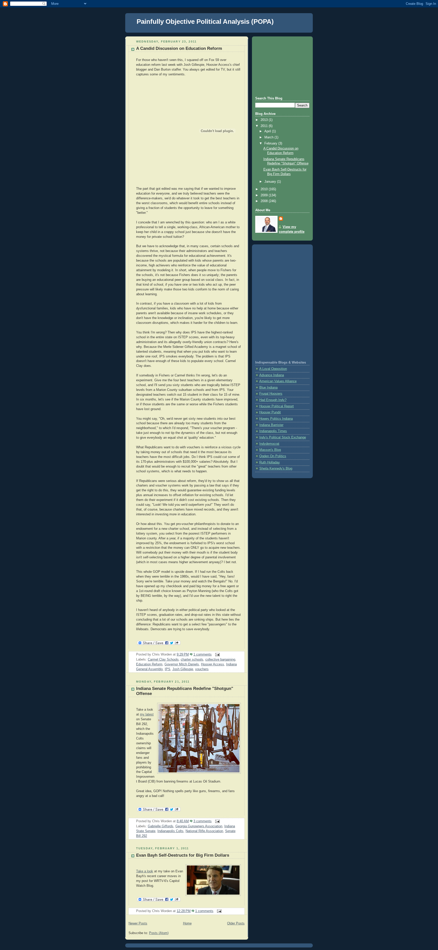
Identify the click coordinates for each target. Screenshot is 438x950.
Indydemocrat (269, 444)
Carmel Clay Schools (163, 659)
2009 (265, 195)
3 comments (202, 821)
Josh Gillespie (182, 669)
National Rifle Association (204, 831)
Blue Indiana (268, 387)
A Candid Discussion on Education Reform (179, 48)
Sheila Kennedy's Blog (275, 468)
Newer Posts (138, 923)
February (271, 143)
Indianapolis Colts (170, 831)
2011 (265, 126)
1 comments (202, 654)
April (268, 131)
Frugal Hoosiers (270, 393)
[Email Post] (217, 654)
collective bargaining (220, 659)
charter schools (192, 659)
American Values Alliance (278, 381)
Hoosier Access (212, 664)
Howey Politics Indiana (276, 418)
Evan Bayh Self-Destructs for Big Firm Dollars (182, 855)
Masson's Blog (270, 450)
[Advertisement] (280, 65)
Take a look (144, 871)
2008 (265, 201)
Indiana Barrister (271, 425)
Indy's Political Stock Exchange (282, 437)
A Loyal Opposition (273, 369)
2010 (265, 189)
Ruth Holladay (269, 462)
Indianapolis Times (273, 431)
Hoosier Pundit (270, 412)
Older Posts (236, 923)
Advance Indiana (271, 375)
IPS (167, 669)
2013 (265, 120)
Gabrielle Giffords (160, 826)
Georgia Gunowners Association (198, 826)
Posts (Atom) (159, 933)
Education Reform (149, 664)
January (270, 181)
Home (187, 923)
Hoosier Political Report (276, 406)
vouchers (202, 669)
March (269, 137)
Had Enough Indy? (272, 400)
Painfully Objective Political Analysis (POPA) (205, 21)
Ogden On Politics (272, 456)
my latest (147, 714)
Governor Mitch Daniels (182, 664)
